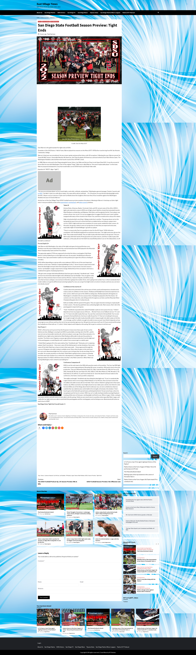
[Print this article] (56, 428)
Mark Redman (81, 475)
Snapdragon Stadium (42, 508)
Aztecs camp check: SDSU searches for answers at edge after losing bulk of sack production (49, 540)
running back (72, 202)
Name (39, 582)
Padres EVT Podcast (129, 12)
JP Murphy (68, 475)
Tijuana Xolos (94, 12)
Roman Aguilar (76, 517)
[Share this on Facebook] (43, 428)
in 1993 (40, 193)
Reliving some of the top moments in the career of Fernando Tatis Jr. (139, 475)
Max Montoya (47, 513)
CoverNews (103, 652)
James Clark (121, 631)
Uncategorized (51, 508)
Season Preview (92, 475)
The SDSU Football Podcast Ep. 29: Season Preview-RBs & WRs (57, 481)
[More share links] (62, 428)
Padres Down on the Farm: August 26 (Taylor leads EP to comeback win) (140, 480)
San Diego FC (71, 12)
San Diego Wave (83, 12)
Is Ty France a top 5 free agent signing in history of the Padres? (140, 463)
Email (81, 582)
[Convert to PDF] (59, 428)
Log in (39, 643)
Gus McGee (56, 475)
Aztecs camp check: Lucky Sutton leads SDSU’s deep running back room (106, 512)
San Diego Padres (50, 12)
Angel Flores (47, 631)
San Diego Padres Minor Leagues (110, 12)
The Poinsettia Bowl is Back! (46, 512)
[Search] (158, 12)
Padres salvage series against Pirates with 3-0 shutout (145, 580)
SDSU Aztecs (61, 12)
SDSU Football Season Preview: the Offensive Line (104, 480)
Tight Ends (99, 475)
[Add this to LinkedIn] (49, 428)
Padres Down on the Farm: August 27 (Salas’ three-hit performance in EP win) (140, 468)
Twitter (125, 601)
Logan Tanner (74, 475)
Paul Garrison (51, 34)
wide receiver (83, 202)
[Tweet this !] (46, 428)
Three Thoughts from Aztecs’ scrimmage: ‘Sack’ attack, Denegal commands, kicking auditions (78, 513)
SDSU (86, 475)
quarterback (64, 202)
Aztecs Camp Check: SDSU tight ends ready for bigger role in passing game (78, 539)
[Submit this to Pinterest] (53, 428)
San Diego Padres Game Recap (143, 578)
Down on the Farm (141, 557)
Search (125, 453)
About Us (39, 12)
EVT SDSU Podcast (54, 21)
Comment (41, 561)
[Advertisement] (79, 96)
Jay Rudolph (62, 475)
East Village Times (47, 4)
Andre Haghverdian (106, 542)
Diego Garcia (72, 633)
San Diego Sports (49, 506)
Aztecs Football (46, 21)
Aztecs (39, 21)
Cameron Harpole (49, 475)
